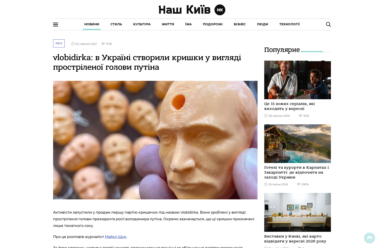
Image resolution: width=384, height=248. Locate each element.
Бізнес (240, 24)
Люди (262, 24)
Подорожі (213, 24)
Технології (289, 24)
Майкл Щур (115, 237)
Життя (168, 24)
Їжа (188, 24)
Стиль (116, 24)
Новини (91, 24)
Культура (142, 24)
